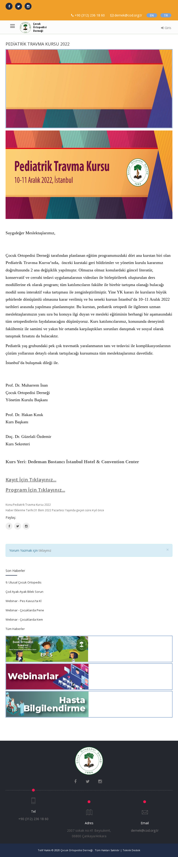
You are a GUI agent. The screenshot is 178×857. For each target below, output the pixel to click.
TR (166, 15)
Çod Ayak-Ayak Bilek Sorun (24, 592)
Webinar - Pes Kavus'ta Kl (23, 601)
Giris (167, 28)
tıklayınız (45, 550)
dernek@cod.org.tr (145, 830)
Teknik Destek (131, 850)
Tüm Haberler (15, 629)
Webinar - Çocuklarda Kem (24, 619)
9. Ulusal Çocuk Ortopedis (23, 582)
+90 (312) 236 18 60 (90, 15)
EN (152, 15)
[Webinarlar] (47, 676)
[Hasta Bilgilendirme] (47, 703)
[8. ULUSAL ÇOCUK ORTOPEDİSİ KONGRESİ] (47, 648)
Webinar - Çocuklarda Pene (25, 610)
